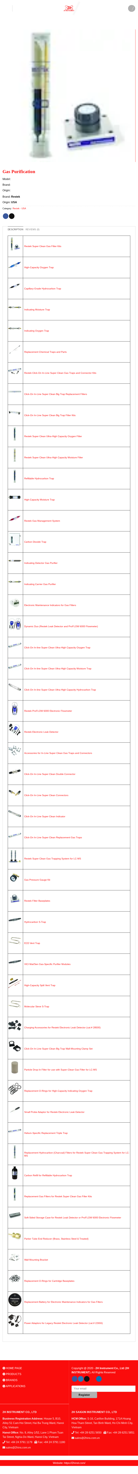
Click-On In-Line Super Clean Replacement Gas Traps (53, 837)
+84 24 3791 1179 (21, 1442)
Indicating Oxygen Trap (36, 330)
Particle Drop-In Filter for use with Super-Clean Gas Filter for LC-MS (60, 1069)
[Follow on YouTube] (105, 1379)
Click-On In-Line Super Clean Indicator (44, 816)
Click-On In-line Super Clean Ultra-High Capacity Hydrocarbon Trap (60, 689)
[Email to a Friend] (11, 216)
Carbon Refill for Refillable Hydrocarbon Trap (48, 1175)
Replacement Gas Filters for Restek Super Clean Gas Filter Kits (58, 1196)
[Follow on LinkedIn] (99, 1379)
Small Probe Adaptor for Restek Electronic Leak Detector (54, 1112)
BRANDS (11, 1380)
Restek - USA (19, 208)
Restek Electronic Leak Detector (41, 732)
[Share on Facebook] (5, 216)
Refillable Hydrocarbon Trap (39, 478)
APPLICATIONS (15, 1386)
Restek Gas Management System (42, 520)
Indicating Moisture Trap (37, 309)
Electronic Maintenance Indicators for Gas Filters (50, 605)
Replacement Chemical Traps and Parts (45, 352)
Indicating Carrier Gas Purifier (40, 584)
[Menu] (7, 8)
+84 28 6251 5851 (123, 1432)
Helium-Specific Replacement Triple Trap (46, 1133)
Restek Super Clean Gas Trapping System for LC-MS (52, 858)
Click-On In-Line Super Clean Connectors (46, 795)
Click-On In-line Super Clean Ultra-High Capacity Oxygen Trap (57, 647)
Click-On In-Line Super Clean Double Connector (49, 774)
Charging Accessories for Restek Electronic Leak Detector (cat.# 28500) (62, 1027)
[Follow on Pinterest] (93, 1379)
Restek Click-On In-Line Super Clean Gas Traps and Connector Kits (60, 373)
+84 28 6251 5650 (90, 1432)
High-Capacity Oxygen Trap (39, 267)
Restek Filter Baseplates (37, 900)
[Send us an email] (87, 1379)
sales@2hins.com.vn (18, 1447)
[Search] (131, 8)
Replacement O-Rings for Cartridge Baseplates (49, 1281)
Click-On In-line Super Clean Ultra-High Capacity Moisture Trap (57, 668)
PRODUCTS (13, 1374)
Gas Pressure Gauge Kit (37, 879)
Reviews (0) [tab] (33, 229)
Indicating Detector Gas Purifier (41, 563)
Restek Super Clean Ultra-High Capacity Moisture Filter (53, 457)
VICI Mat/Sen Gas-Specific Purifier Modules (47, 964)
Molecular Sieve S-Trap (36, 1006)
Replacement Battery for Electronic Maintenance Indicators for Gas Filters (63, 1302)
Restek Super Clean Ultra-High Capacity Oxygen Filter (53, 436)
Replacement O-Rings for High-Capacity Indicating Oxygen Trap (58, 1090)
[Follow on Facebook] (74, 1379)
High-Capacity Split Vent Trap (39, 985)
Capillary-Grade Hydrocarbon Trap (42, 288)
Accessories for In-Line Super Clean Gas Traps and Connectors (58, 753)
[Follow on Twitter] (80, 1379)
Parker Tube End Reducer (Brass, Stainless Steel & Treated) (56, 1238)
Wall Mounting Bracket (36, 1259)
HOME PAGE (13, 1368)
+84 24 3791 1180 (54, 1442)
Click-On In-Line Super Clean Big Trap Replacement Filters (55, 394)
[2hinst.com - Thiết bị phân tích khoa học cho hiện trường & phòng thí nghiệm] (69, 8)
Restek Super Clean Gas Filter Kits (42, 246)
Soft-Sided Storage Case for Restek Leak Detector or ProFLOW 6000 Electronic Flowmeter (72, 1217)
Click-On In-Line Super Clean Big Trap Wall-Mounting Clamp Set (58, 1048)
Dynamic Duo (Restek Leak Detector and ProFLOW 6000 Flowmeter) (61, 626)
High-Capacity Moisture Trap (39, 499)
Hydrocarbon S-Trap (35, 922)
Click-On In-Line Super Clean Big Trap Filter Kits (50, 415)
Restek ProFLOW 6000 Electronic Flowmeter (48, 711)
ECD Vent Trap (32, 943)
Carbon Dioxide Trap (35, 541)
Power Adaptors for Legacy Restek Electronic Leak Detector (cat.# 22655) (63, 1323)
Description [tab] (15, 229)
